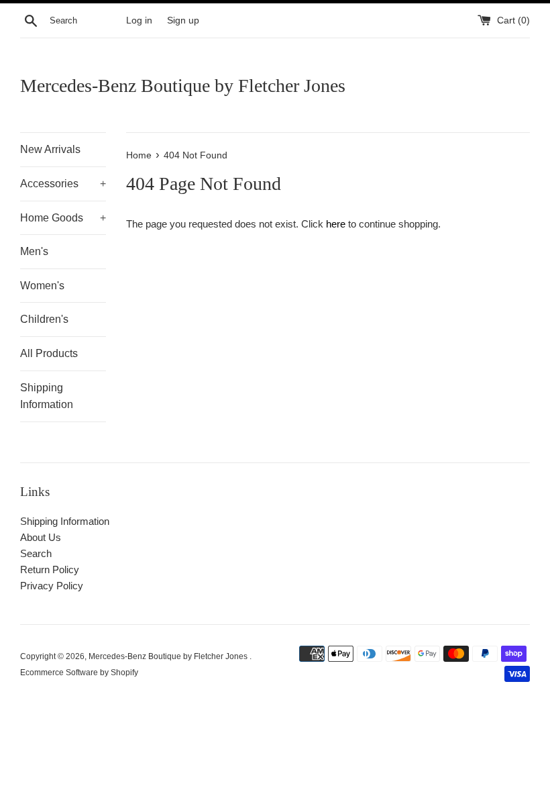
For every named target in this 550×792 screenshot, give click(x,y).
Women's (42, 285)
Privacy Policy (51, 585)
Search (36, 553)
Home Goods (63, 218)
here (335, 224)
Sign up (183, 20)
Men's (34, 251)
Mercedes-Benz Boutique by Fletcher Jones (182, 85)
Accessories (63, 183)
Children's (44, 319)
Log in (139, 20)
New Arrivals (50, 149)
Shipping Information (46, 396)
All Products (49, 353)
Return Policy (49, 569)
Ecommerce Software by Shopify (79, 672)
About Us (40, 537)
